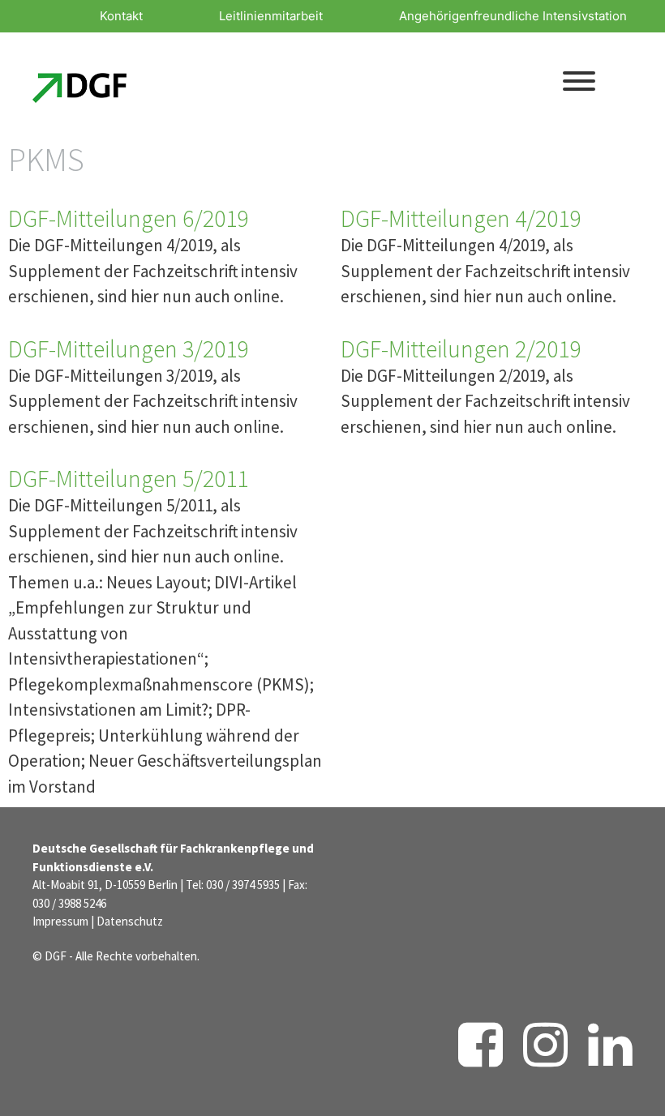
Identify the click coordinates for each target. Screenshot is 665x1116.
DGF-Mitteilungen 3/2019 (128, 348)
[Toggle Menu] (579, 81)
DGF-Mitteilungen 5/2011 (128, 478)
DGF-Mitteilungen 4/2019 (461, 218)
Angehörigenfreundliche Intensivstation (513, 16)
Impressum (60, 921)
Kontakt (121, 16)
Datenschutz (130, 921)
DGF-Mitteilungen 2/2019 (461, 348)
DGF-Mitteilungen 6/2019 (128, 218)
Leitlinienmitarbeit (271, 16)
